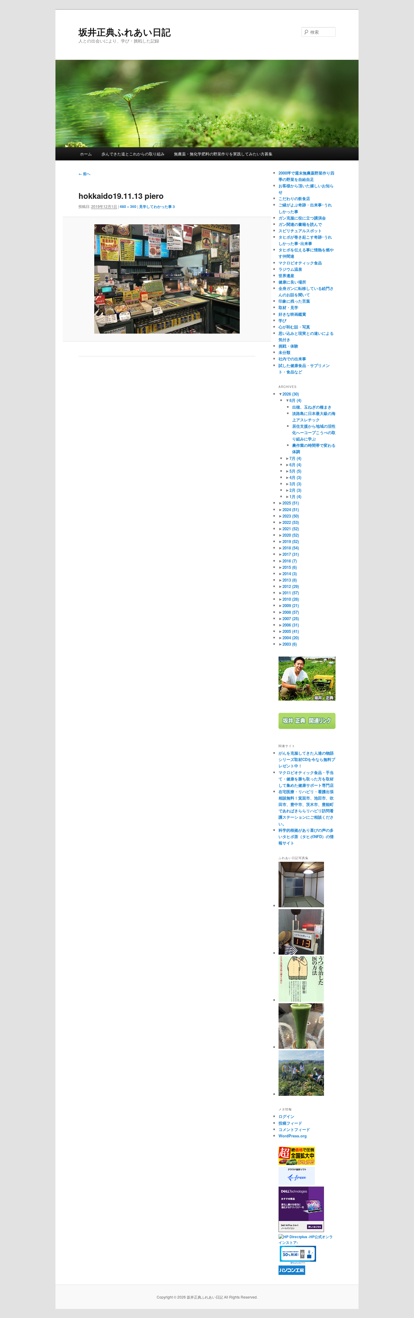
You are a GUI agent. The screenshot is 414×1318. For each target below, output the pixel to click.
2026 (290, 394)
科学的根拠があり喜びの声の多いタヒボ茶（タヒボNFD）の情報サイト (306, 836)
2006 (290, 625)
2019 (290, 541)
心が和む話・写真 (294, 327)
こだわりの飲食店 (294, 198)
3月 (295, 484)
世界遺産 (286, 275)
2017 (290, 554)
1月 (295, 496)
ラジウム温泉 (290, 269)
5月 (295, 471)
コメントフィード (294, 1129)
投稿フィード (290, 1123)
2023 (290, 516)
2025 (290, 503)
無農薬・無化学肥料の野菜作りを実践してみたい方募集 (223, 154)
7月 (295, 458)
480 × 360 (128, 206)
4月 (295, 477)
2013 (289, 580)
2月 (295, 490)
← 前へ (84, 173)
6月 (295, 464)
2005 (290, 631)
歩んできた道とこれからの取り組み (133, 154)
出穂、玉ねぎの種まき (312, 407)
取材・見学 (288, 307)
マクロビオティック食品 (300, 263)
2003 (289, 644)
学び (282, 320)
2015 (289, 567)
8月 (295, 400)
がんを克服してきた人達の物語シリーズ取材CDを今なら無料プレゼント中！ (307, 759)
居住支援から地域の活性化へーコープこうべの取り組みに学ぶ (314, 432)
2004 (290, 637)
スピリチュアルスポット (300, 230)
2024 (290, 509)
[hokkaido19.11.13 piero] (167, 279)
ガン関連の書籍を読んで (300, 224)
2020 (290, 535)
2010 (290, 599)
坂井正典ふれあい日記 (124, 31)
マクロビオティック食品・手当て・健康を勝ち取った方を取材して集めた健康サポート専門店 (306, 778)
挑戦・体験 (288, 346)
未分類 (284, 352)
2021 (290, 529)
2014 (289, 573)
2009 (290, 605)
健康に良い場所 (292, 282)
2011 (290, 593)
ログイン (286, 1116)
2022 (290, 522)
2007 (290, 618)
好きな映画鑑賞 (292, 314)
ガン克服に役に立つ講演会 (302, 218)
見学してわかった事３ (157, 206)
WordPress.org (293, 1136)
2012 (290, 586)
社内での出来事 (292, 359)
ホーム (86, 154)
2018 (290, 548)
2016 (289, 561)
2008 (290, 612)
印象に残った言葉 (294, 301)
